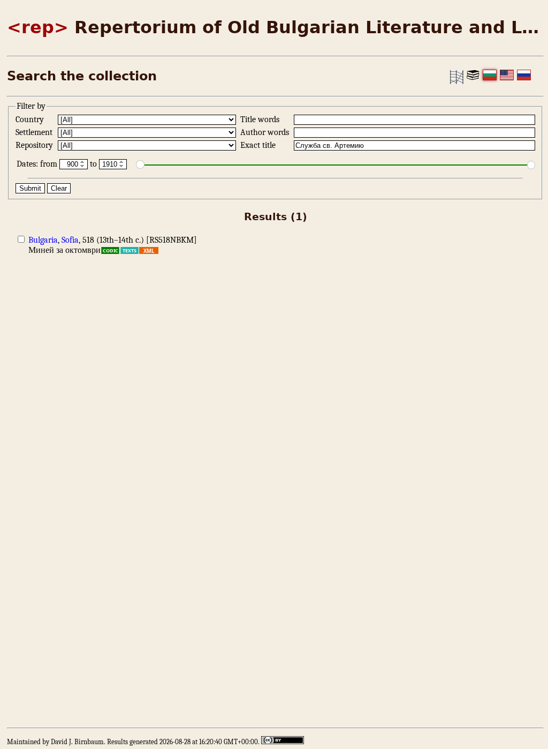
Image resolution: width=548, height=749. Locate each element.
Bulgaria (43, 240)
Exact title (259, 145)
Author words (265, 132)
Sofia (70, 240)
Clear (59, 188)
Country (31, 119)
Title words (260, 119)
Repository (35, 145)
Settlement (35, 132)
